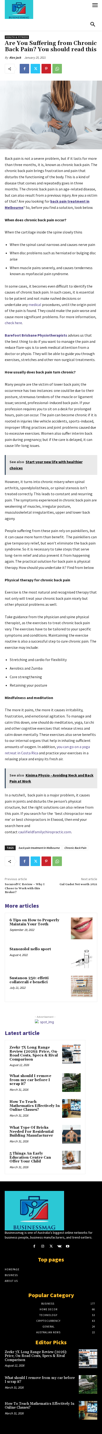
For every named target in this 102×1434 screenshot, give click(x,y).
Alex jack (15, 58)
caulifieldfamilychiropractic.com (44, 831)
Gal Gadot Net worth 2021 (78, 884)
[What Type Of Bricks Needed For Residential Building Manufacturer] (71, 1134)
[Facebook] (24, 68)
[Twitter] (35, 68)
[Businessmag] (47, 9)
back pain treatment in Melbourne (39, 848)
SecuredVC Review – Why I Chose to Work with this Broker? (25, 888)
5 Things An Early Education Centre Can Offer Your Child (30, 1157)
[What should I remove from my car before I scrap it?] (71, 1082)
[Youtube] (68, 1246)
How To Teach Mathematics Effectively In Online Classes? (34, 1106)
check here (13, 322)
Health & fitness (17, 37)
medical (34, 304)
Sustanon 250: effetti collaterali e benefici (29, 980)
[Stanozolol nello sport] (82, 957)
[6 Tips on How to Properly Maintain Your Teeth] (82, 928)
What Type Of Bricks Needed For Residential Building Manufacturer (31, 1131)
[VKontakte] (59, 1246)
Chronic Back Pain (75, 848)
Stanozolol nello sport (30, 949)
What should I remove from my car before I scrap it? (30, 1080)
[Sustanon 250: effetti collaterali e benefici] (82, 986)
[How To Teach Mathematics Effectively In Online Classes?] (71, 1108)
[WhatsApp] (57, 68)
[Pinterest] (46, 68)
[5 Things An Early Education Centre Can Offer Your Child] (71, 1160)
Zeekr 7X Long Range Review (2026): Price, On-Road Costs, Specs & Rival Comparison (33, 1053)
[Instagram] (43, 1246)
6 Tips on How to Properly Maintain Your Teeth (34, 922)
